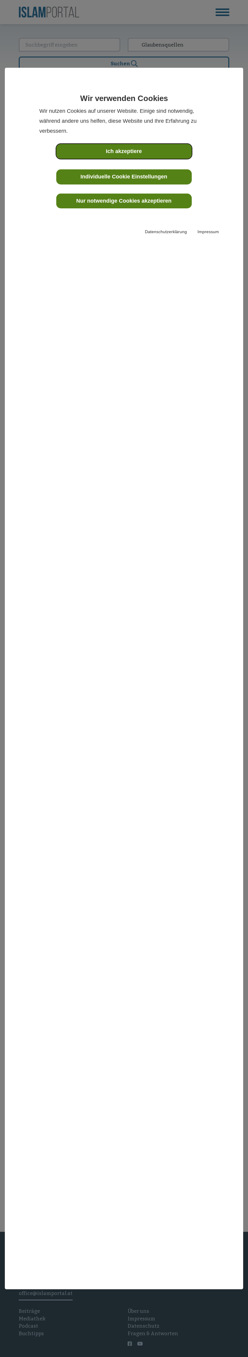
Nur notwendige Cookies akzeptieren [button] (123, 201)
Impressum (208, 231)
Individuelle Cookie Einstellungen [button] (123, 177)
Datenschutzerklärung (166, 231)
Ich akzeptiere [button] (124, 151)
